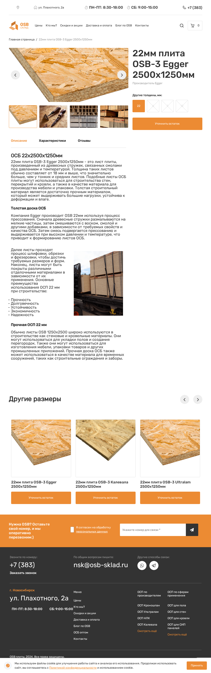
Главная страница (22, 39)
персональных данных (92, 531)
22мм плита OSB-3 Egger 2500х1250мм (65, 39)
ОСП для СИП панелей (176, 626)
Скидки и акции (71, 25)
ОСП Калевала (147, 624)
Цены (38, 25)
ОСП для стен (177, 612)
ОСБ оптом (81, 632)
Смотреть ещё (147, 631)
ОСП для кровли (179, 618)
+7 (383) (22, 565)
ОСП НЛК (143, 618)
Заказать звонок (23, 573)
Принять (197, 665)
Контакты (142, 25)
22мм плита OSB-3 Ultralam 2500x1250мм (165, 484)
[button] (15, 74)
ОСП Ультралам (148, 612)
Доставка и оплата (99, 25)
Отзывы (84, 141)
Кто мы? (51, 25)
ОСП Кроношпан (148, 605)
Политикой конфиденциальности (73, 667)
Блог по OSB (123, 25)
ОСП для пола (177, 605)
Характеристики (52, 141)
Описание (19, 141)
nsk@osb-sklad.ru (101, 565)
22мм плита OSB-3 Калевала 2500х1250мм (102, 484)
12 (182, 106)
